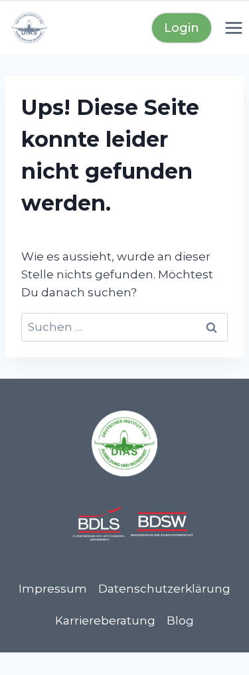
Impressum (53, 588)
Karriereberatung (105, 620)
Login (181, 28)
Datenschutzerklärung (164, 588)
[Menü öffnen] (233, 27)
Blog (180, 620)
